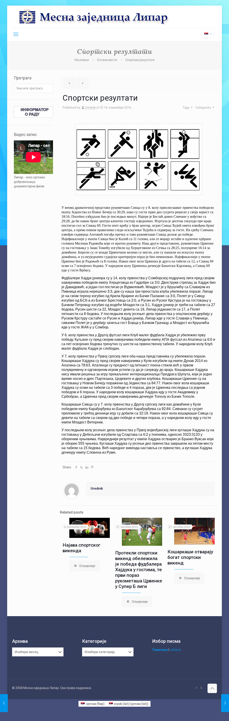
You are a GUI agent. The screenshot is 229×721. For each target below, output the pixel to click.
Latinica (175, 649)
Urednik (90, 107)
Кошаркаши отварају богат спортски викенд (190, 557)
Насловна (81, 60)
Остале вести (107, 60)
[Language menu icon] (208, 34)
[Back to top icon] (212, 688)
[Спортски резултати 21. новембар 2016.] (225, 703)
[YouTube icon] (196, 688)
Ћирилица (160, 649)
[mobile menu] (16, 34)
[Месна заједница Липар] (111, 17)
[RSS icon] (201, 688)
